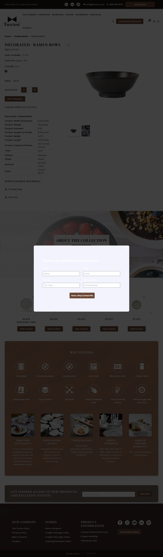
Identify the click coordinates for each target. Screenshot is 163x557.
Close (126, 248)
